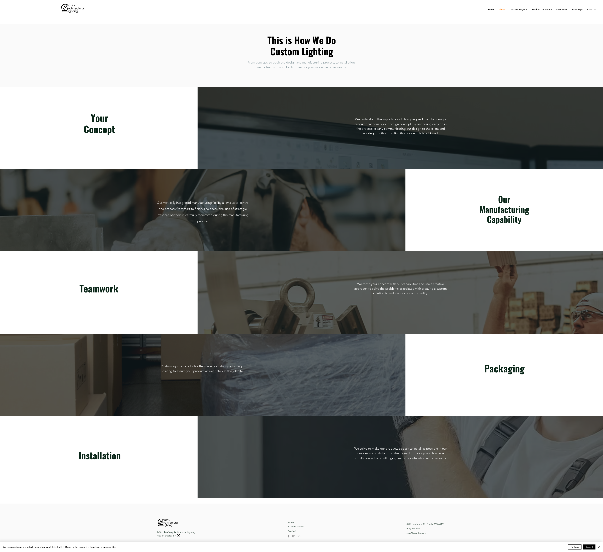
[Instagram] (294, 536)
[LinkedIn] (299, 536)
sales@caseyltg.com (416, 532)
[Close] (599, 546)
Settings (575, 547)
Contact (292, 530)
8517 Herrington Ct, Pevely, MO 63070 (425, 524)
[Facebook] (288, 536)
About (291, 522)
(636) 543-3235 (413, 528)
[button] (542, 9)
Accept (589, 547)
